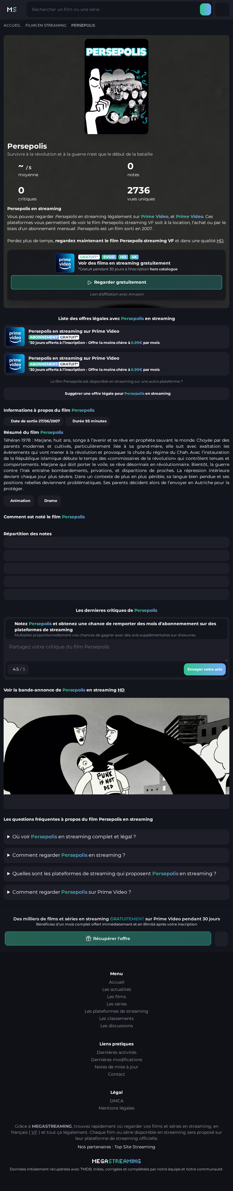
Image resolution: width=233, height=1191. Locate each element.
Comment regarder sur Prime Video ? (71, 892)
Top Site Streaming (134, 1147)
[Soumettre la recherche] (205, 9)
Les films (116, 996)
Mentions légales (116, 1108)
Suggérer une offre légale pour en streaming (118, 393)
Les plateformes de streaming (116, 1011)
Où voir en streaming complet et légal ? (74, 837)
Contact (116, 1074)
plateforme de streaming (111, 1138)
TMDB (86, 1169)
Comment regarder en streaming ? (68, 855)
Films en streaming (45, 25)
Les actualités (116, 989)
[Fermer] (221, 939)
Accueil (12, 25)
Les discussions (116, 1025)
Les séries (116, 1004)
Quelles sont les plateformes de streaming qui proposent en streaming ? (114, 873)
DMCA (116, 1101)
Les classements (116, 1018)
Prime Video (154, 216)
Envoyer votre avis (204, 669)
